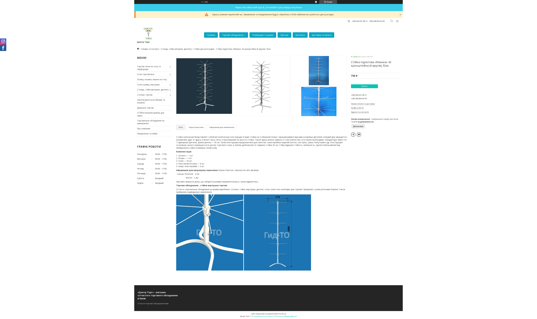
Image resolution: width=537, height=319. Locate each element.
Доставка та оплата (321, 35)
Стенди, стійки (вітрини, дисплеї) (176, 49)
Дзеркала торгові (145, 107)
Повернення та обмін (147, 133)
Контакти (300, 35)
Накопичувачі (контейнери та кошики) (151, 101)
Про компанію (143, 128)
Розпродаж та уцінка (262, 35)
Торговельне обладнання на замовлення (150, 122)
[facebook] (353, 134)
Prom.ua (282, 313)
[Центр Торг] (146, 34)
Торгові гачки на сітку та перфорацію (149, 68)
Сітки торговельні (145, 74)
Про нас (284, 35)
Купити (364, 86)
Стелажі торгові (144, 94)
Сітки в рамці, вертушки (148, 84)
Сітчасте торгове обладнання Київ (153, 303)
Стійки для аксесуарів (204, 49)
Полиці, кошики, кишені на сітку (152, 79)
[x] (359, 134)
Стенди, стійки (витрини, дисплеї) (153, 89)
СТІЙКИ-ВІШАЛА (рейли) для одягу (150, 114)
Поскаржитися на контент (262, 316)
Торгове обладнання (232, 35)
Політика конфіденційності (286, 316)
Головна (211, 35)
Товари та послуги (150, 49)
